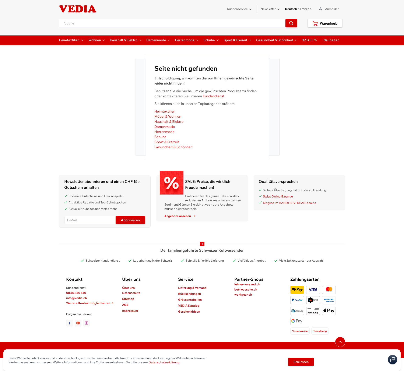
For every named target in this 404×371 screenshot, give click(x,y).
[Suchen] (291, 23)
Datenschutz (131, 293)
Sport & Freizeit (166, 142)
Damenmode (164, 126)
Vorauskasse (300, 331)
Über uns (128, 288)
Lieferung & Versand (192, 288)
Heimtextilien (164, 111)
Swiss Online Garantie (278, 196)
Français (306, 9)
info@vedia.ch (76, 298)
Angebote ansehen (177, 216)
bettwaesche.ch (245, 289)
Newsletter (268, 9)
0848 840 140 (76, 293)
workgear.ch (243, 294)
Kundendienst (213, 96)
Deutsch (291, 9)
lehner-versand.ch (247, 284)
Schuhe (160, 137)
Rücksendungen (189, 294)
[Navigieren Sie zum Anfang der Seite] (340, 342)
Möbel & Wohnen (167, 116)
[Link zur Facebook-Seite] (70, 323)
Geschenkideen (189, 311)
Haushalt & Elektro (169, 121)
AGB (125, 305)
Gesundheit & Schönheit (173, 147)
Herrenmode (164, 132)
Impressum (130, 311)
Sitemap (128, 299)
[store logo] (78, 9)
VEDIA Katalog (189, 306)
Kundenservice (237, 9)
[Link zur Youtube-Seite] (79, 323)
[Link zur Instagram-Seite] (86, 323)
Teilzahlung (320, 331)
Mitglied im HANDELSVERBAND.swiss (289, 203)
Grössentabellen (190, 300)
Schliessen (301, 362)
